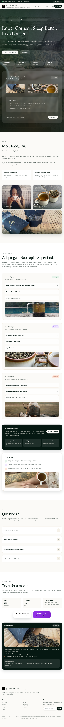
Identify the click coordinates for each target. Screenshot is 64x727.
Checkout (53, 117)
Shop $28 (58, 6)
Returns (25, 707)
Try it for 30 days (53, 431)
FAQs (47, 6)
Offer (52, 6)
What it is (33, 6)
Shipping (25, 704)
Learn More (25, 52)
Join (59, 708)
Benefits (40, 6)
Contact (25, 702)
